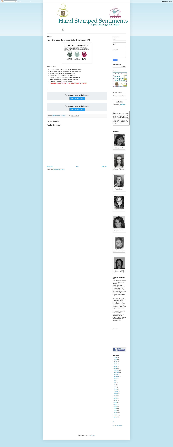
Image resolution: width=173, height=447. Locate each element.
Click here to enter (77, 98)
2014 (115, 408)
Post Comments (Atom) (59, 169)
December (116, 370)
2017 (115, 402)
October (116, 374)
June (115, 382)
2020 (115, 396)
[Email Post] (68, 115)
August (116, 378)
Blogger (93, 435)
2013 (115, 410)
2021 (115, 368)
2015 (115, 406)
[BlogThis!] (73, 116)
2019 (115, 398)
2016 (115, 404)
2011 (115, 415)
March (115, 389)
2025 (115, 359)
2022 (115, 366)
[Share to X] (75, 116)
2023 (115, 364)
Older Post (104, 166)
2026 (115, 357)
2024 (115, 362)
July (115, 380)
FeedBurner (123, 104)
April (115, 387)
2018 (115, 400)
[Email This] (72, 116)
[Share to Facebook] (77, 116)
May (115, 384)
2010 (115, 417)
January (116, 393)
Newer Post (50, 166)
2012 (115, 412)
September (117, 376)
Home (77, 166)
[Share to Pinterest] (78, 116)
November (116, 372)
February (116, 391)
